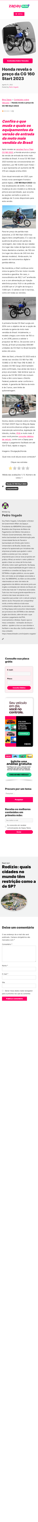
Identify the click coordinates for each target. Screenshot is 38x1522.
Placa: (9, 679)
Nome (5, 966)
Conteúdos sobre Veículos (18, 61)
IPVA (18, 433)
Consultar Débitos (19, 688)
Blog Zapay (7, 100)
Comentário (7, 944)
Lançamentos (12, 489)
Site (3, 982)
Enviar (19, 832)
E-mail (5, 974)
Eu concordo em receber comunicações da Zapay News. (19, 826)
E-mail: (10, 670)
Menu (20, 14)
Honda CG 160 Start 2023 (16, 484)
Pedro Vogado (13, 87)
